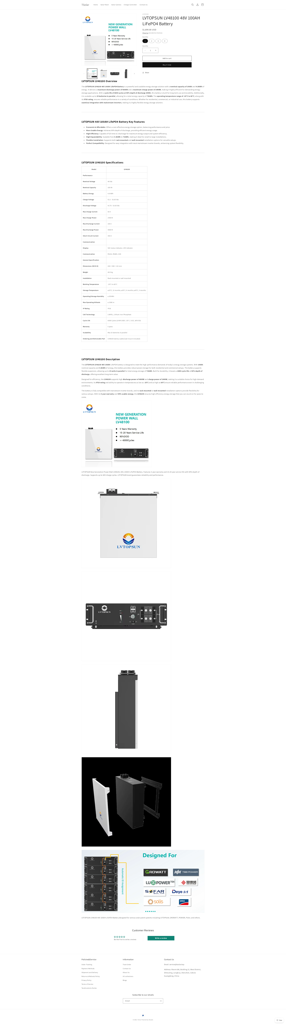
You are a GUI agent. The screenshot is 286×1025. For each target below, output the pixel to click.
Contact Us (127, 969)
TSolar (139, 1020)
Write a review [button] (161, 938)
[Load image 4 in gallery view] (126, 74)
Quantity (145, 46)
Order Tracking (87, 965)
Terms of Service (87, 984)
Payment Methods (88, 969)
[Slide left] (84, 73)
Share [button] (147, 73)
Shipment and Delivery (90, 972)
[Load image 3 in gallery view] (115, 74)
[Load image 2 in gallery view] (103, 74)
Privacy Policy (86, 980)
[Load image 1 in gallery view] (92, 74)
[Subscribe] (160, 1001)
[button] (192, 4)
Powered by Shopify (147, 1020)
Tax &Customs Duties (89, 988)
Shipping (145, 33)
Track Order (127, 965)
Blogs (125, 980)
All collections (128, 976)
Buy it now (167, 65)
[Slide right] (134, 73)
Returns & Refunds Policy (91, 976)
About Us (126, 972)
